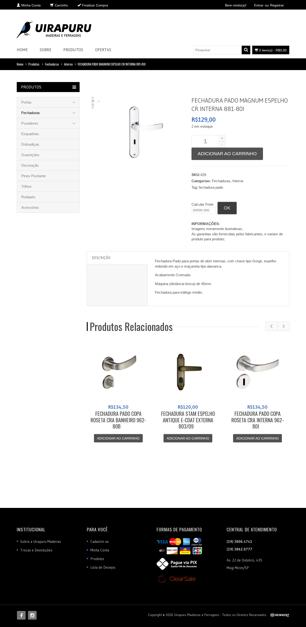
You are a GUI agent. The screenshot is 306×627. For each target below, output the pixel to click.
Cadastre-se (99, 541)
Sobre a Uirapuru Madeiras (40, 541)
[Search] (246, 50)
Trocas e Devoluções (36, 550)
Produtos (73, 49)
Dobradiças (30, 144)
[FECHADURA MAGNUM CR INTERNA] (95, 102)
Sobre (45, 49)
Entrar (258, 5)
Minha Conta (99, 550)
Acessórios (30, 207)
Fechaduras (52, 64)
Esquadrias (30, 134)
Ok (227, 207)
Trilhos (26, 186)
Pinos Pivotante (33, 176)
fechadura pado (211, 187)
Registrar (277, 5)
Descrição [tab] (101, 257)
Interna (68, 64)
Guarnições (30, 155)
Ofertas (103, 49)
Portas (26, 102)
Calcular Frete (202, 204)
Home (22, 49)
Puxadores (29, 123)
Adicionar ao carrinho (227, 153)
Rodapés (28, 197)
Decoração (29, 165)
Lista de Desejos (102, 567)
